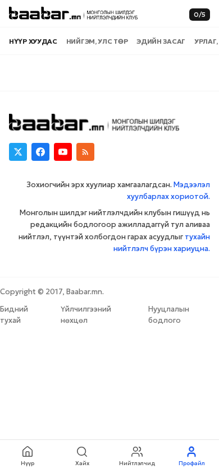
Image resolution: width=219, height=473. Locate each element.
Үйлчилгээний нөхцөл (86, 314)
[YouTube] (63, 152)
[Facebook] (40, 152)
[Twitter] (18, 152)
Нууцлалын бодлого (168, 314)
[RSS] (85, 152)
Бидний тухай (14, 314)
